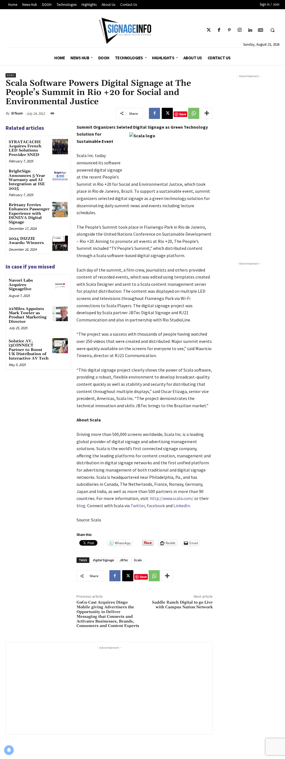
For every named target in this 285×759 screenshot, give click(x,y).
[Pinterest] (229, 30)
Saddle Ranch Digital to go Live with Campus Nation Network (182, 605)
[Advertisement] (109, 690)
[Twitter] (208, 30)
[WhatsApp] (193, 113)
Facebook (156, 505)
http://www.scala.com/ (171, 498)
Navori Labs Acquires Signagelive (21, 285)
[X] (167, 113)
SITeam (17, 113)
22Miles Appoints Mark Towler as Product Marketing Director (27, 315)
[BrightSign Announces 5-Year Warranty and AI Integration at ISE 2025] (60, 176)
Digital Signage (103, 560)
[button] (272, 30)
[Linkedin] (250, 30)
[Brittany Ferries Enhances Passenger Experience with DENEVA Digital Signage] (60, 209)
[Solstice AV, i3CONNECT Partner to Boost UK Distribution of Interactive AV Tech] (60, 345)
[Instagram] (240, 30)
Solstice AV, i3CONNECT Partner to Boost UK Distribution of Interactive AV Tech (29, 350)
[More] (207, 113)
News (11, 75)
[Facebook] (219, 30)
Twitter (138, 505)
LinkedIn (181, 505)
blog (81, 505)
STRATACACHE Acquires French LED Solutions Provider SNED (25, 148)
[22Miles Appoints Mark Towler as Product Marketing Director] (60, 313)
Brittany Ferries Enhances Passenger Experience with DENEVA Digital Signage (29, 213)
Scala (137, 560)
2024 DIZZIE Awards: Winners (26, 240)
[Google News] (260, 30)
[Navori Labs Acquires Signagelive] (60, 285)
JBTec (123, 560)
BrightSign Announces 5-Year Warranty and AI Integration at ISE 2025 (27, 180)
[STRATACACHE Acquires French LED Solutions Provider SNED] (60, 146)
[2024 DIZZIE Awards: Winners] (60, 243)
